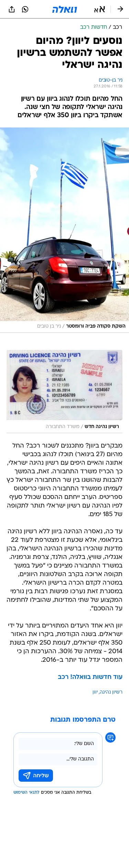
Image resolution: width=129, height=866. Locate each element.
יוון (95, 692)
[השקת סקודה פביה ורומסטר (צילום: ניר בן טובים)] (64, 229)
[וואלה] (64, 9)
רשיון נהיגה (111, 692)
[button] (99, 9)
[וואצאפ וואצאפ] (25, 9)
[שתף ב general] (11, 9)
